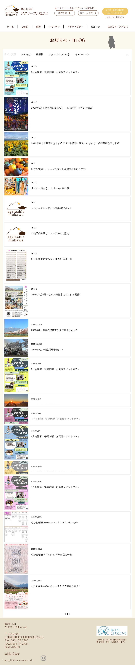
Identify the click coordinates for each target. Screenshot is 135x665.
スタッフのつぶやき (59, 54)
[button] (127, 54)
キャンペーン (82, 54)
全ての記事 (10, 54)
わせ (122, 10)
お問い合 (116, 10)
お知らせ (26, 54)
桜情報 (39, 54)
